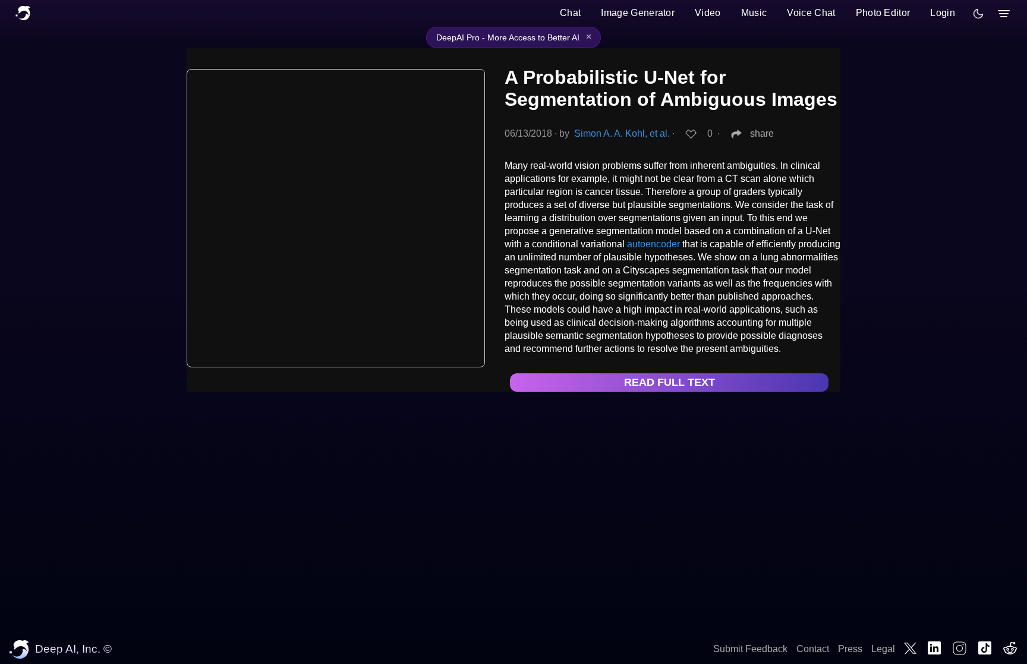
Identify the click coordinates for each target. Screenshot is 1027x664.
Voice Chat (811, 13)
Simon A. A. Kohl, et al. (622, 133)
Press (850, 649)
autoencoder (653, 244)
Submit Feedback (750, 649)
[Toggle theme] (978, 13)
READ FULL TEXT (669, 382)
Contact (812, 649)
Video (708, 13)
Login (942, 13)
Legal (883, 649)
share (762, 133)
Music (754, 13)
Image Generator (638, 13)
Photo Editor (883, 13)
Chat (570, 13)
